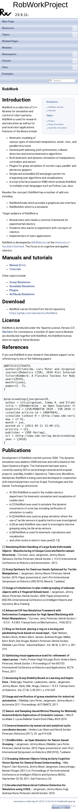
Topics (6, 34)
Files (5, 67)
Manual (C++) (17, 265)
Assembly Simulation (57, 128)
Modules (7, 47)
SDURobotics (39, 242)
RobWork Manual (55, 107)
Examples (7, 73)
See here (7, 331)
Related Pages (10, 41)
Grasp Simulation (56, 124)
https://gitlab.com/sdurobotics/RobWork (33, 313)
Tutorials (52, 111)
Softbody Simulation (21, 294)
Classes (6, 60)
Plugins (51, 121)
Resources (8, 28)
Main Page (8, 21)
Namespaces (9, 54)
